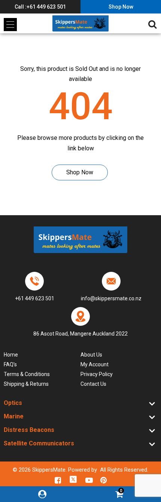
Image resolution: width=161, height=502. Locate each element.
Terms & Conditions (27, 374)
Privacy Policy (96, 374)
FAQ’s (10, 364)
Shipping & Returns (26, 384)
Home (11, 355)
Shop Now (121, 7)
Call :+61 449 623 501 (40, 7)
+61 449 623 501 (34, 298)
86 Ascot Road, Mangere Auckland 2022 (80, 334)
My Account (94, 364)
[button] (10, 24)
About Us (91, 355)
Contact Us (93, 384)
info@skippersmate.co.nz (111, 298)
